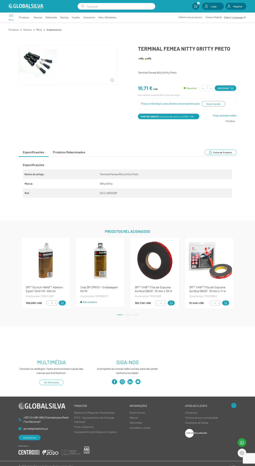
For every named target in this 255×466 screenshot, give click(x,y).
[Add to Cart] (62, 303)
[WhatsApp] (242, 442)
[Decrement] (48, 303)
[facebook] (114, 383)
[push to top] (233, 406)
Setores (27, 29)
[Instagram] (122, 383)
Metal (39, 29)
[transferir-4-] (68, 65)
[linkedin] (130, 383)
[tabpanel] (127, 181)
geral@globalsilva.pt (35, 428)
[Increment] (55, 303)
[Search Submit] (82, 6)
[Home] (26, 6)
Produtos (14, 29)
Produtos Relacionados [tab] (69, 152)
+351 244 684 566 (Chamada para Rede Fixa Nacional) (46, 419)
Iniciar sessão (213, 103)
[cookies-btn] (242, 453)
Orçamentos (29, 437)
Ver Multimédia (51, 382)
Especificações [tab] (33, 152)
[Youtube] (138, 383)
